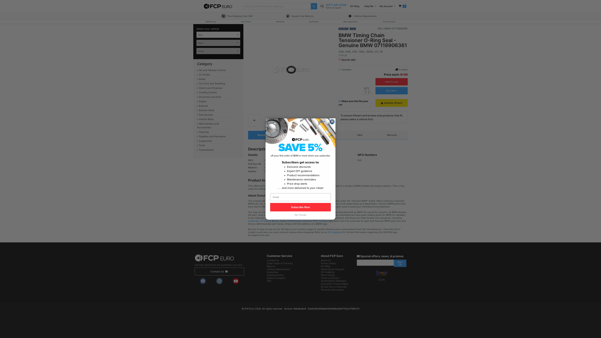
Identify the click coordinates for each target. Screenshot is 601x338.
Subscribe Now (300, 207)
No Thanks (300, 215)
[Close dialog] (332, 121)
